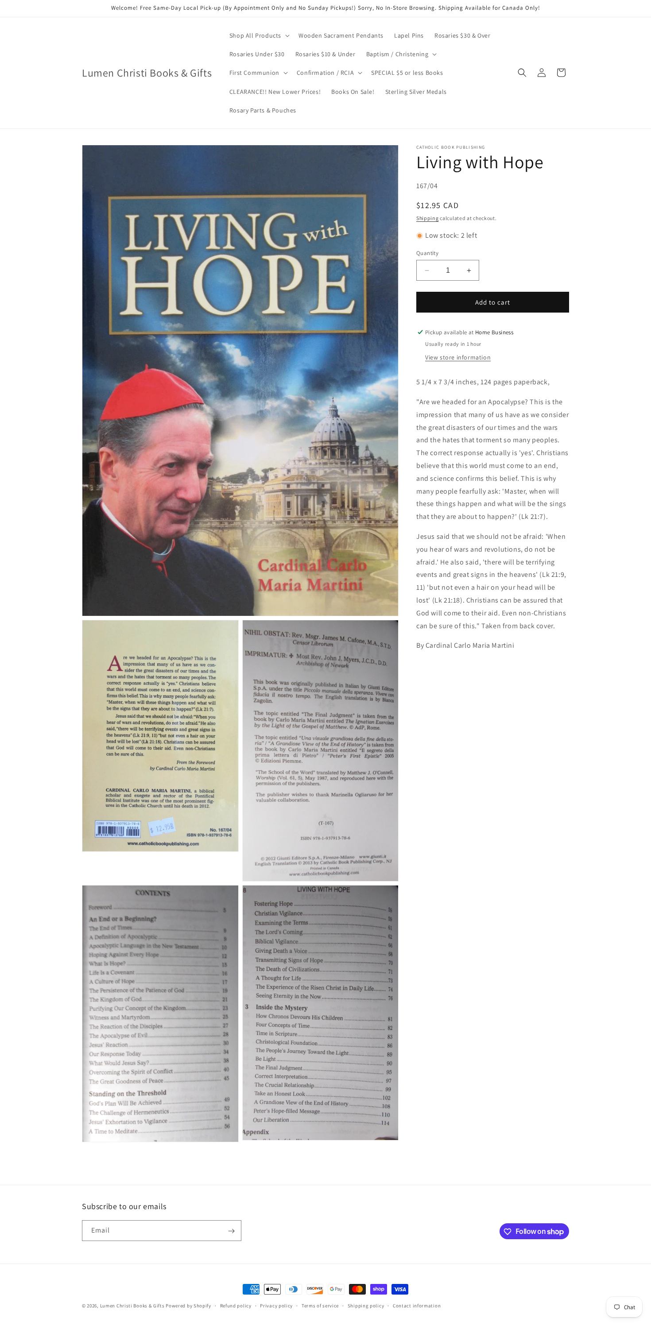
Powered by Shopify (188, 1306)
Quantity (427, 253)
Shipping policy (366, 1305)
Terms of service (320, 1305)
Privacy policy (276, 1305)
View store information (458, 357)
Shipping (427, 218)
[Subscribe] (231, 1231)
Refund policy (236, 1305)
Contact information (417, 1305)
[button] (258, 35)
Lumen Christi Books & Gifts (132, 1306)
